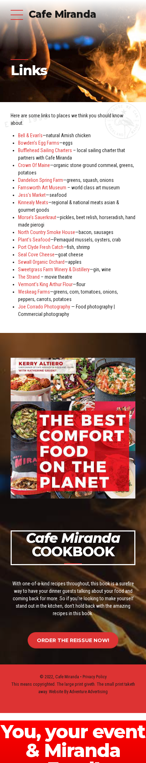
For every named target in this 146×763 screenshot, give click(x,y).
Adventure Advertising (88, 691)
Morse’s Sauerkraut (37, 217)
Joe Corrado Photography (44, 307)
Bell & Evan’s (30, 135)
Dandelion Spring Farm (40, 180)
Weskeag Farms (34, 292)
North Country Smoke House (46, 232)
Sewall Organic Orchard (41, 262)
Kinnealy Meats (33, 202)
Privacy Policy (95, 676)
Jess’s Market (32, 195)
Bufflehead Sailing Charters (45, 150)
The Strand (29, 277)
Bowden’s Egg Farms (38, 143)
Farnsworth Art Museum (42, 187)
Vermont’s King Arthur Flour (45, 284)
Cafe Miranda (62, 14)
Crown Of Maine (34, 165)
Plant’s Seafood (34, 240)
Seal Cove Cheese (36, 254)
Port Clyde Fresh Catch (40, 247)
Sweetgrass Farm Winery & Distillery (54, 269)
